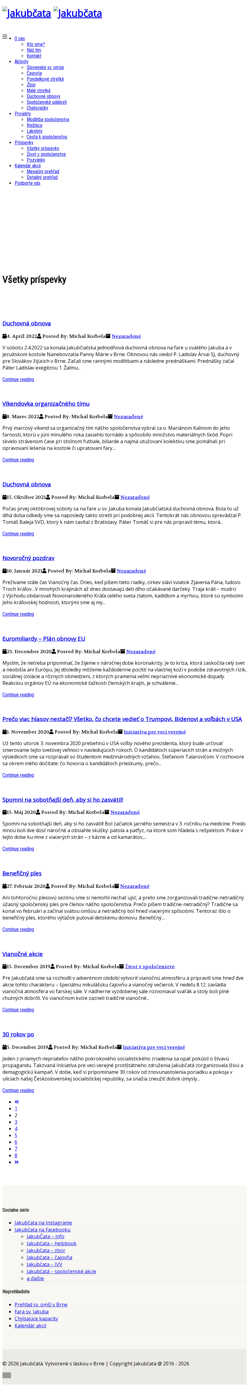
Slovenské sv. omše (45, 67)
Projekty (23, 114)
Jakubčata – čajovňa (49, 1257)
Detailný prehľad (42, 177)
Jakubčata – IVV (44, 1264)
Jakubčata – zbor (46, 1250)
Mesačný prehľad (43, 171)
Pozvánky (36, 160)
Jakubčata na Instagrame (43, 1222)
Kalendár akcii (28, 166)
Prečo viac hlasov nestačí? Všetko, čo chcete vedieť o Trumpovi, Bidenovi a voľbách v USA (122, 719)
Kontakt (34, 56)
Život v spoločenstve (46, 154)
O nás (20, 38)
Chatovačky (37, 108)
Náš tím (34, 50)
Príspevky (24, 142)
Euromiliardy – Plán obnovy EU (43, 638)
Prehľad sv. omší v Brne (41, 1304)
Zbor (31, 85)
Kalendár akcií (30, 1325)
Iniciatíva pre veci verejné (155, 732)
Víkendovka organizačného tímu (46, 403)
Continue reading (18, 379)
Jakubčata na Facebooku (42, 1229)
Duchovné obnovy (43, 96)
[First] (17, 1101)
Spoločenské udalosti (47, 102)
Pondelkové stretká (45, 79)
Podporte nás (27, 183)
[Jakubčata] (26, 12)
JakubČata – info (45, 1236)
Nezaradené (126, 336)
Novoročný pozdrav (28, 558)
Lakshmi (34, 131)
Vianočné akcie (22, 954)
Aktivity (22, 62)
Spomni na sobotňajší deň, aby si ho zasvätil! (62, 799)
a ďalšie (35, 1278)
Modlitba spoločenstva (48, 119)
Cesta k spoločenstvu (47, 137)
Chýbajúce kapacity (36, 1318)
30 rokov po (18, 1034)
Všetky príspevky (43, 148)
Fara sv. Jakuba (32, 1311)
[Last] (17, 1162)
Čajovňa (34, 73)
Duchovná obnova (26, 323)
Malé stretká (38, 90)
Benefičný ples (22, 873)
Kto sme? (36, 44)
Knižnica (34, 125)
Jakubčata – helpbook (52, 1243)
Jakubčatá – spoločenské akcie (61, 1271)
